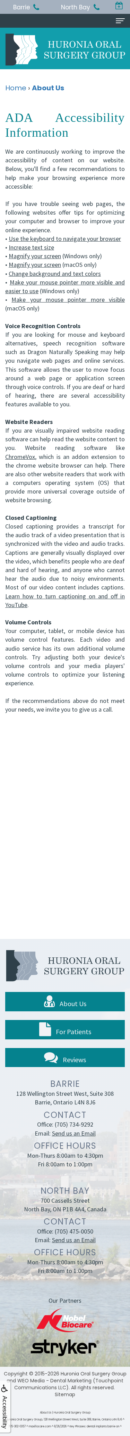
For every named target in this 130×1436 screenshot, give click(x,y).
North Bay (75, 7)
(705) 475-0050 (74, 1231)
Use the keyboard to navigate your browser (65, 239)
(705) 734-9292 (74, 1124)
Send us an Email (74, 1133)
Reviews (73, 1059)
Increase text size (31, 247)
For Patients (72, 1031)
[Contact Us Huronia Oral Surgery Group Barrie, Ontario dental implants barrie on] (119, 6)
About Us (72, 1003)
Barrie (21, 7)
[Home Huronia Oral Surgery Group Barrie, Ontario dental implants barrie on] (65, 49)
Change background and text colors (55, 274)
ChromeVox (20, 457)
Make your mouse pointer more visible (68, 300)
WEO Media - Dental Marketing (54, 1380)
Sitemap (65, 1394)
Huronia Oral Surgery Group (94, 1373)
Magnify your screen (35, 256)
